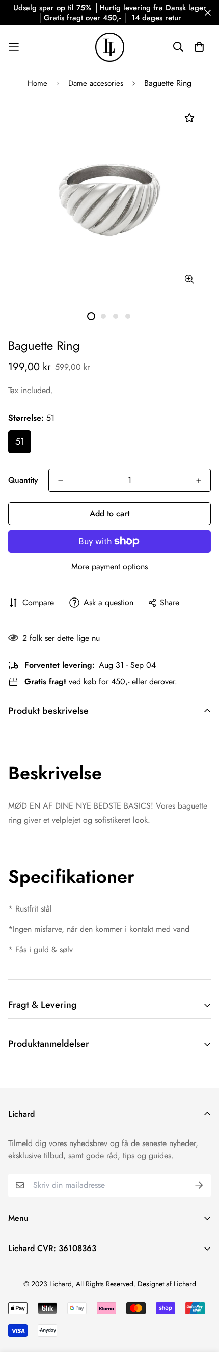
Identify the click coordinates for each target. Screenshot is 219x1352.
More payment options (109, 567)
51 (19, 441)
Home (37, 83)
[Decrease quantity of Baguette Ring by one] (60, 480)
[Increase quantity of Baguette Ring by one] (198, 480)
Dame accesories (95, 83)
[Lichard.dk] (109, 47)
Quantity (23, 480)
